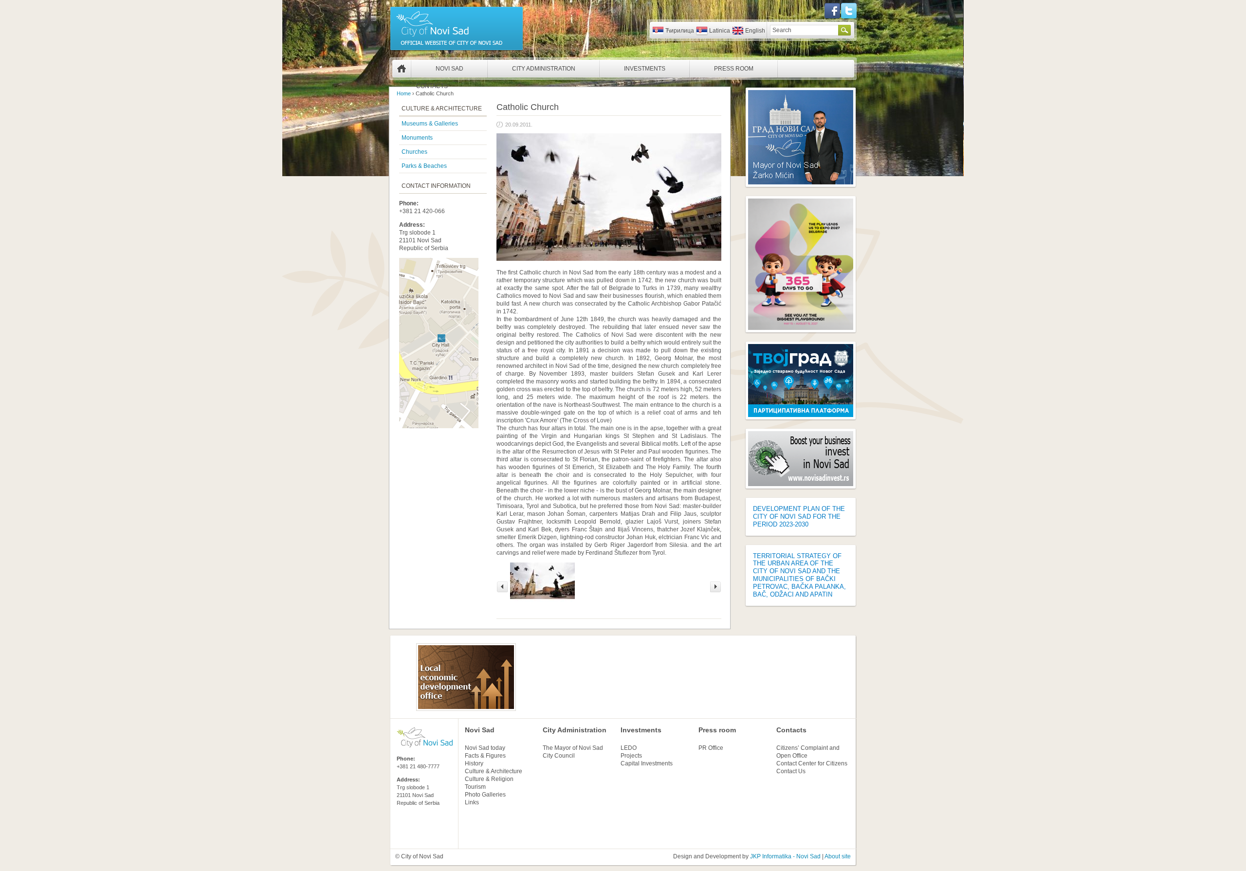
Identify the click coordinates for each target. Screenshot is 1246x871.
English (755, 30)
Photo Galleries (485, 794)
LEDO (629, 747)
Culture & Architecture (493, 771)
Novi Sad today (485, 747)
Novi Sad (449, 68)
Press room (717, 730)
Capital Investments (647, 763)
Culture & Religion (489, 779)
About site (838, 856)
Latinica (719, 30)
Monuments (417, 137)
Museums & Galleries (430, 123)
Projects (631, 755)
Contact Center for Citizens (811, 763)
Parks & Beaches (424, 166)
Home (401, 68)
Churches (414, 151)
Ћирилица (679, 30)
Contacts (432, 86)
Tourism (475, 786)
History (474, 763)
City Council (559, 755)
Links (472, 802)
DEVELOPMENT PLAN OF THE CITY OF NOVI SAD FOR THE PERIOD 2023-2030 (799, 516)
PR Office (710, 747)
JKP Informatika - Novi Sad (785, 856)
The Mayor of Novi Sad (573, 747)
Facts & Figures (485, 755)
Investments (644, 68)
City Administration (543, 68)
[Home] (456, 49)
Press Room (733, 68)
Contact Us (791, 771)
